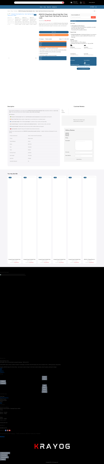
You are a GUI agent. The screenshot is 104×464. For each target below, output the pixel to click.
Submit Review (79, 159)
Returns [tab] (40, 45)
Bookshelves (89, 260)
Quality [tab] (40, 44)
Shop (12, 11)
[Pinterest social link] (65, 39)
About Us (1, 370)
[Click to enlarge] (9, 13)
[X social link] (64, 39)
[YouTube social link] (9, 430)
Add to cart (54, 32)
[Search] (63, 3)
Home (9, 11)
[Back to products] (94, 11)
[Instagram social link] (8, 430)
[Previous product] (93, 11)
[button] (9, 58)
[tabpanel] (52, 51)
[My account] (96, 7)
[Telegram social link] (68, 39)
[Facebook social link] (62, 39)
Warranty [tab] (40, 42)
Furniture (15, 11)
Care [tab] (40, 41)
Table (13, 260)
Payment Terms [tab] (73, 20)
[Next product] (96, 11)
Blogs (1, 403)
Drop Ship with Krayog (4, 397)
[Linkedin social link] (66, 39)
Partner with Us (92, 2)
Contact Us (2, 372)
